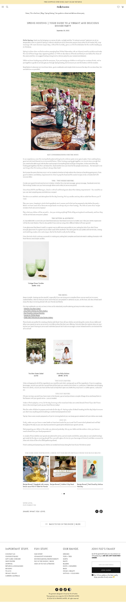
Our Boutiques (12, 556)
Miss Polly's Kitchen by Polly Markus (36, 311)
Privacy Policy (11, 573)
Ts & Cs (8, 571)
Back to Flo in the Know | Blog (65, 524)
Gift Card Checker (13, 559)
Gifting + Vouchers (71, 573)
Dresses (66, 554)
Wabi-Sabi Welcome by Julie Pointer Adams (38, 317)
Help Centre (10, 561)
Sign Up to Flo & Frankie (44, 564)
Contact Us (10, 554)
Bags (65, 569)
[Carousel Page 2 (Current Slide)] (64, 493)
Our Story (38, 554)
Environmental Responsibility (46, 559)
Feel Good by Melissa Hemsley (34, 313)
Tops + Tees (67, 556)
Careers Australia (13, 576)
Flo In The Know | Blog (44, 561)
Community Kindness (43, 556)
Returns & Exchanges (14, 566)
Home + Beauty (69, 571)
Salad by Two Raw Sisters (32, 308)
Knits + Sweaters (70, 566)
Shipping (9, 564)
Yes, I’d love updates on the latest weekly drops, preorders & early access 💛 (106, 576)
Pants (65, 561)
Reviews (9, 569)
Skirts (65, 559)
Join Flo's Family (103, 548)
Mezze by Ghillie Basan (32, 315)
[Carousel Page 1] (61, 493)
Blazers (66, 564)
